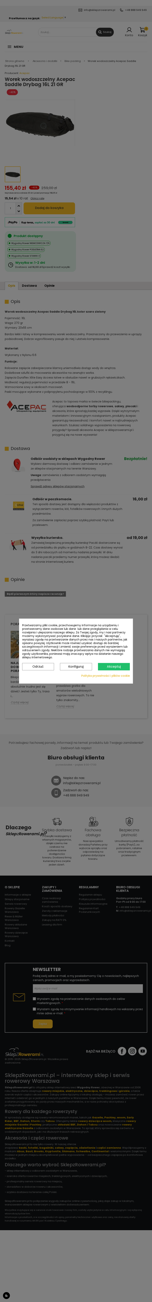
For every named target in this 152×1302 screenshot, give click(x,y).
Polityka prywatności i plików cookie (105, 675)
